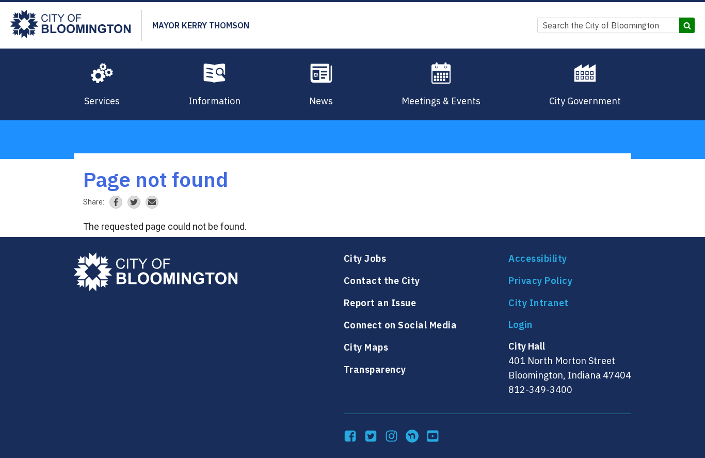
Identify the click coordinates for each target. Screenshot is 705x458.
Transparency (375, 369)
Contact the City (382, 281)
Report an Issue (380, 303)
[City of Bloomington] (70, 25)
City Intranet (538, 303)
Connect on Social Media (400, 325)
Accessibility (537, 258)
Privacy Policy (540, 281)
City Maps (366, 347)
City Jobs (365, 258)
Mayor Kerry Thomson (200, 25)
